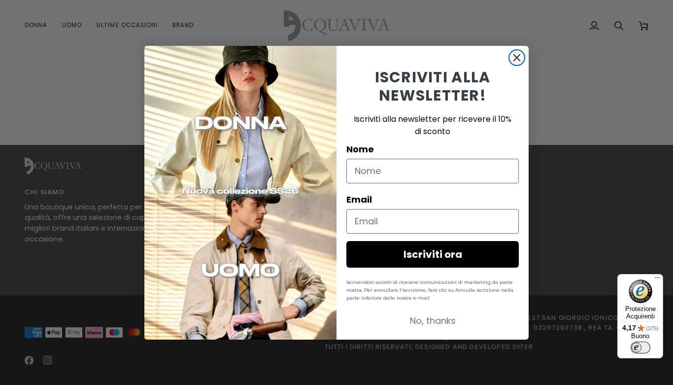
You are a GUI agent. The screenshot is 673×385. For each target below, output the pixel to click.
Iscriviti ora (433, 254)
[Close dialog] (517, 58)
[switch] (640, 347)
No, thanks (433, 321)
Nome (360, 149)
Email (359, 199)
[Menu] (657, 280)
